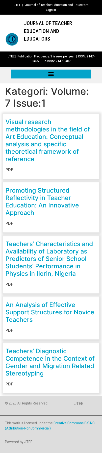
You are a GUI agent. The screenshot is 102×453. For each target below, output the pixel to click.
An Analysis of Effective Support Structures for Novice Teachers (49, 312)
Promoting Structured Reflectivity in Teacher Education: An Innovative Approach (42, 201)
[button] (51, 74)
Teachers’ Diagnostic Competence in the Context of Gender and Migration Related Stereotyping (50, 362)
